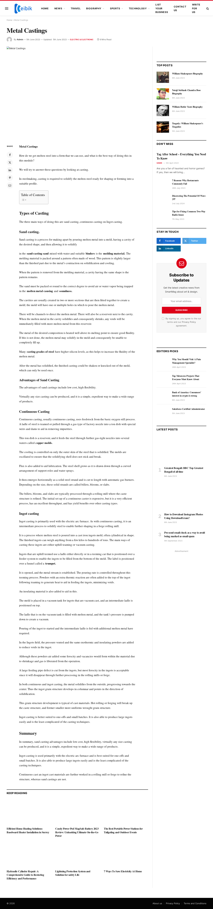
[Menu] (6, 8)
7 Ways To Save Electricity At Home (123, 871)
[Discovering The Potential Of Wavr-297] (163, 199)
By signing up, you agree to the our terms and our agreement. (183, 322)
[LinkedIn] (10, 170)
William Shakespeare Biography (187, 73)
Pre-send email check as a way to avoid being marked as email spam (184, 534)
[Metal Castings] (77, 93)
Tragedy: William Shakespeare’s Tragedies (187, 125)
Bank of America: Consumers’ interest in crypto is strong (186, 394)
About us (157, 903)
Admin (20, 39)
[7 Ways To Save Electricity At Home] (126, 854)
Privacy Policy (189, 322)
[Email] (10, 185)
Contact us (180, 8)
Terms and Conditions (195, 903)
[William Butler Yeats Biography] (163, 110)
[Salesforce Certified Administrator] (163, 412)
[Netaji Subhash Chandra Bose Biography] (163, 94)
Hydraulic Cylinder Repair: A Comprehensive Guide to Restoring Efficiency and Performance (25, 874)
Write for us (196, 8)
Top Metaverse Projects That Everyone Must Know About (185, 377)
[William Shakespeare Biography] (163, 77)
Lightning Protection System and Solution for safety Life (72, 873)
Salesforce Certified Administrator (188, 409)
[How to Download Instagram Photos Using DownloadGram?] (181, 496)
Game (159, 163)
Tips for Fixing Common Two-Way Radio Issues (188, 213)
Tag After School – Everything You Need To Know (181, 156)
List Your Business (161, 8)
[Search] (207, 8)
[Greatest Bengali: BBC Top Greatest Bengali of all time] (181, 449)
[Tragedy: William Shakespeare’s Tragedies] (163, 127)
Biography (93, 8)
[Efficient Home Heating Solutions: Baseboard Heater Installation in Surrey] (29, 811)
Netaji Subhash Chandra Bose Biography (186, 92)
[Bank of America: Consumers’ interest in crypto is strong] (163, 396)
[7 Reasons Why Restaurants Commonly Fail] (163, 184)
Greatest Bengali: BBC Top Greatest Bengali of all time (183, 469)
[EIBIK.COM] (23, 8)
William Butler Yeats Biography (187, 106)
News (58, 8)
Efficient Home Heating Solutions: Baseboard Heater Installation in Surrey (28, 830)
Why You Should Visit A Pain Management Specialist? (186, 361)
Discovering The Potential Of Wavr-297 (189, 197)
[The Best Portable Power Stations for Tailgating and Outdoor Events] (126, 811)
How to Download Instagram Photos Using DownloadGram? (183, 516)
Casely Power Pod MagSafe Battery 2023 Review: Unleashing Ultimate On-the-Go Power (77, 832)
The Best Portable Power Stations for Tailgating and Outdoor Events (123, 830)
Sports (115, 8)
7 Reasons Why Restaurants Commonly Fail (185, 182)
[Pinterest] (10, 178)
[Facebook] (10, 155)
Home (45, 8)
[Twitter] (10, 162)
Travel (76, 8)
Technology (138, 8)
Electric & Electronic (82, 39)
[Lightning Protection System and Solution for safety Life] (77, 854)
